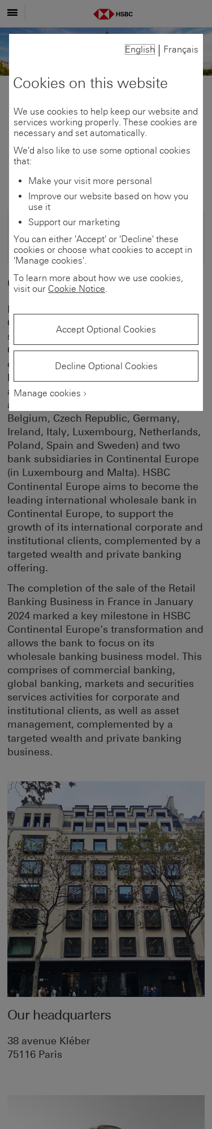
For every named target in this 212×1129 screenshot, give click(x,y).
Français (180, 49)
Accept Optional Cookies (106, 329)
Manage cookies (47, 393)
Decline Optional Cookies (106, 366)
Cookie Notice (76, 288)
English (140, 49)
